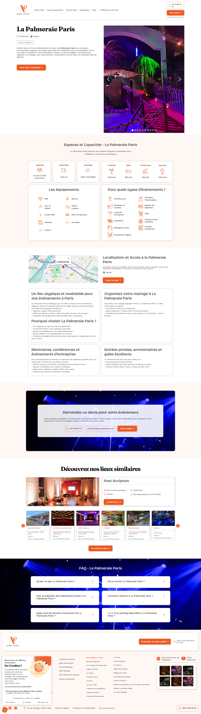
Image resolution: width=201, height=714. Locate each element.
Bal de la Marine (93, 661)
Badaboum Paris (120, 673)
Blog (94, 10)
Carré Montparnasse (122, 677)
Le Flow (117, 657)
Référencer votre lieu (110, 10)
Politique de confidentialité (84, 708)
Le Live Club (92, 685)
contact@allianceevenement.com (175, 17)
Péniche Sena (92, 677)
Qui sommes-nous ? (107, 708)
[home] (23, 10)
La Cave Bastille (120, 692)
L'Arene (89, 681)
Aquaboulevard (93, 692)
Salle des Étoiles (120, 669)
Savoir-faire (39, 10)
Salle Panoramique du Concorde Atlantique (132, 684)
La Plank (90, 673)
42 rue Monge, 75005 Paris (39, 708)
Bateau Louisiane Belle (123, 688)
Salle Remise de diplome (69, 675)
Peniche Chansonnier (95, 696)
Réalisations (85, 10)
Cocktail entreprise (67, 659)
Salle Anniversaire (66, 663)
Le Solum (117, 665)
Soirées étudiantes (67, 679)
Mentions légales (62, 708)
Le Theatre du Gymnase (97, 665)
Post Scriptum (119, 661)
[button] (54, 10)
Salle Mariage (64, 671)
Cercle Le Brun (120, 680)
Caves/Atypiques (66, 667)
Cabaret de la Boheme (96, 688)
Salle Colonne (92, 669)
